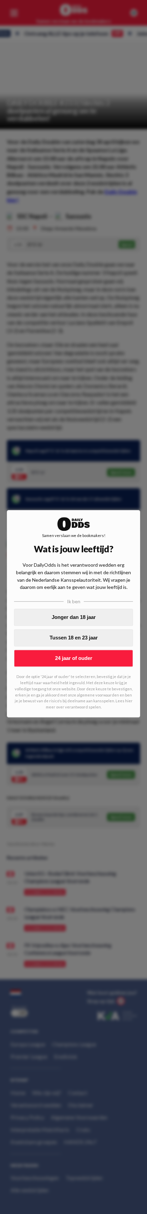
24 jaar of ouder (73, 658)
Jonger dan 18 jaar (74, 617)
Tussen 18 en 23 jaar (74, 638)
